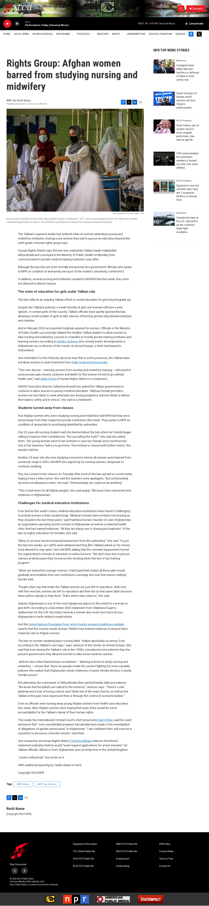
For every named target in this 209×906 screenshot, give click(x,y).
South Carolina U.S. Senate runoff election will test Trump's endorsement (187, 100)
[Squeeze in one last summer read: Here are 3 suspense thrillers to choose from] (164, 187)
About (116, 34)
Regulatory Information (85, 844)
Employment (122, 859)
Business (181, 60)
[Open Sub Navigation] (72, 34)
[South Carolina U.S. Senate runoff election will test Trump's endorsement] (164, 99)
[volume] (17, 23)
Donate (197, 8)
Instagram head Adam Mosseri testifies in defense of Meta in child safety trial (187, 72)
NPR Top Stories (47, 784)
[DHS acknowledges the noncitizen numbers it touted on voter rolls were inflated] (164, 159)
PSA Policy (164, 844)
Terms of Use (166, 859)
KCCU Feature (184, 120)
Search (180, 34)
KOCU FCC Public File (126, 851)
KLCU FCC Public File (83, 866)
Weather (103, 34)
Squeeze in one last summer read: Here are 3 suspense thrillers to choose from (187, 192)
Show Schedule (42, 34)
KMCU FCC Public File (126, 844)
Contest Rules (166, 851)
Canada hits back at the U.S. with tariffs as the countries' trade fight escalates (187, 225)
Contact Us (164, 866)
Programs (63, 34)
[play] (7, 24)
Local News (21, 34)
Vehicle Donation (160, 34)
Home (6, 34)
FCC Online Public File (84, 851)
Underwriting (136, 34)
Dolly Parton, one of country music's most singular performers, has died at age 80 (187, 132)
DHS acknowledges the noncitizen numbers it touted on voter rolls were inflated (187, 160)
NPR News (23, 784)
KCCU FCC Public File (83, 859)
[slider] (22, 23)
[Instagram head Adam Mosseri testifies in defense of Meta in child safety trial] (164, 66)
